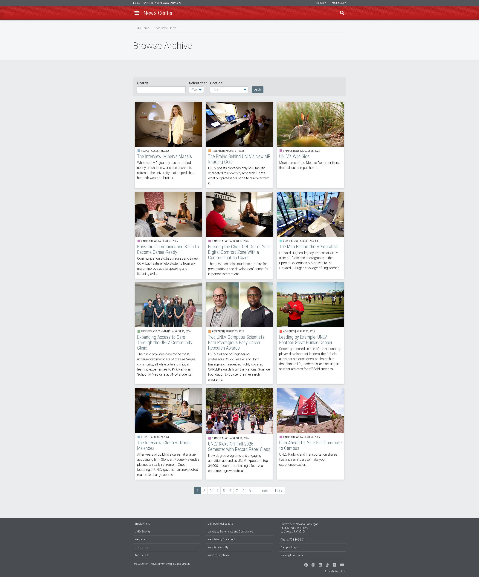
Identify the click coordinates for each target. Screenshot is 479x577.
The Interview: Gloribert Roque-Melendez (168, 434)
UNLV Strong (142, 531)
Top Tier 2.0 (142, 555)
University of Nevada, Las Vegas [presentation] (162, 3)
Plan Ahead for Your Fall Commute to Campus (310, 434)
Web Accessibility (218, 547)
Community (142, 547)
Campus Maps (289, 547)
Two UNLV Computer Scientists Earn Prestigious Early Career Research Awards (239, 333)
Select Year (198, 83)
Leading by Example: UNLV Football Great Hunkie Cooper (310, 333)
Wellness (140, 539)
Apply (257, 89)
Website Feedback (218, 555)
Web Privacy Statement (221, 539)
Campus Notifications (221, 523)
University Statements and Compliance (230, 531)
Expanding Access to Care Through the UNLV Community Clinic (168, 333)
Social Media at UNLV (334, 571)
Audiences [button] (338, 3)
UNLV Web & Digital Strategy (176, 564)
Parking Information (292, 555)
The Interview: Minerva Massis (168, 145)
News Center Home (165, 28)
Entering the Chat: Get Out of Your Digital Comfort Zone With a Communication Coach (239, 235)
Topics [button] (320, 3)
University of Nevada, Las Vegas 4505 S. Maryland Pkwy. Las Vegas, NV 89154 (299, 528)
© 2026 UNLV (141, 564)
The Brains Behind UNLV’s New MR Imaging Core (239, 145)
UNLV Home (142, 28)
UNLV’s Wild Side (310, 145)
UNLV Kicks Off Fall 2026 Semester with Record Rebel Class (239, 434)
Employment (142, 523)
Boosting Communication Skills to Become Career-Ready (168, 235)
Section (216, 83)
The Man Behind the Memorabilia (310, 235)
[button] (137, 13)
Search (142, 83)
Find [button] (342, 13)
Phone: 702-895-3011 (293, 539)
